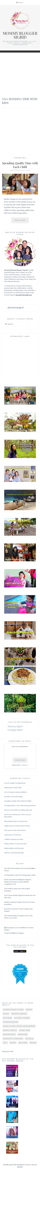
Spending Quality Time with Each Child (20, 165)
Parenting (20, 158)
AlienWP (20, 1167)
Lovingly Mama (9, 286)
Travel (13, 1042)
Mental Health (10, 1030)
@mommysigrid (15, 307)
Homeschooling (10, 1022)
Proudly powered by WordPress (13, 1165)
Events (29, 1009)
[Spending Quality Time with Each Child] (20, 194)
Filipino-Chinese (22, 1018)
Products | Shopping (13, 1038)
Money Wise (24, 1030)
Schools (29, 1038)
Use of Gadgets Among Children (15, 792)
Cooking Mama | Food (13, 1009)
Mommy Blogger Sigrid (20, 35)
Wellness (23, 1042)
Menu (21, 2)
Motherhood (9, 1034)
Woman (33, 1042)
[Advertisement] (20, 75)
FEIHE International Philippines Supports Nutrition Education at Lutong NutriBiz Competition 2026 (17, 882)
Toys (5, 1042)
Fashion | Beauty (19, 1013)
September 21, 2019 (20, 170)
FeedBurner (24, 765)
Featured (7, 1018)
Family (6, 1013)
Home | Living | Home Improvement (19, 1026)
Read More (22, 221)
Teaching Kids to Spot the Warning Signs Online (20, 875)
